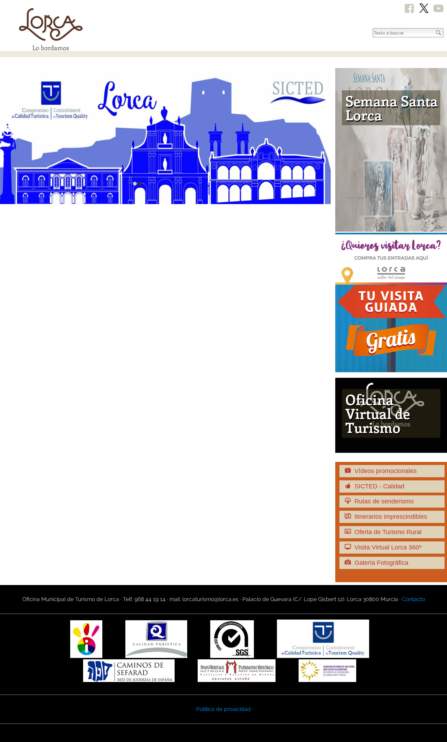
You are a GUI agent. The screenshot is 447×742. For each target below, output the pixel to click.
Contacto (413, 599)
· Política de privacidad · (223, 709)
